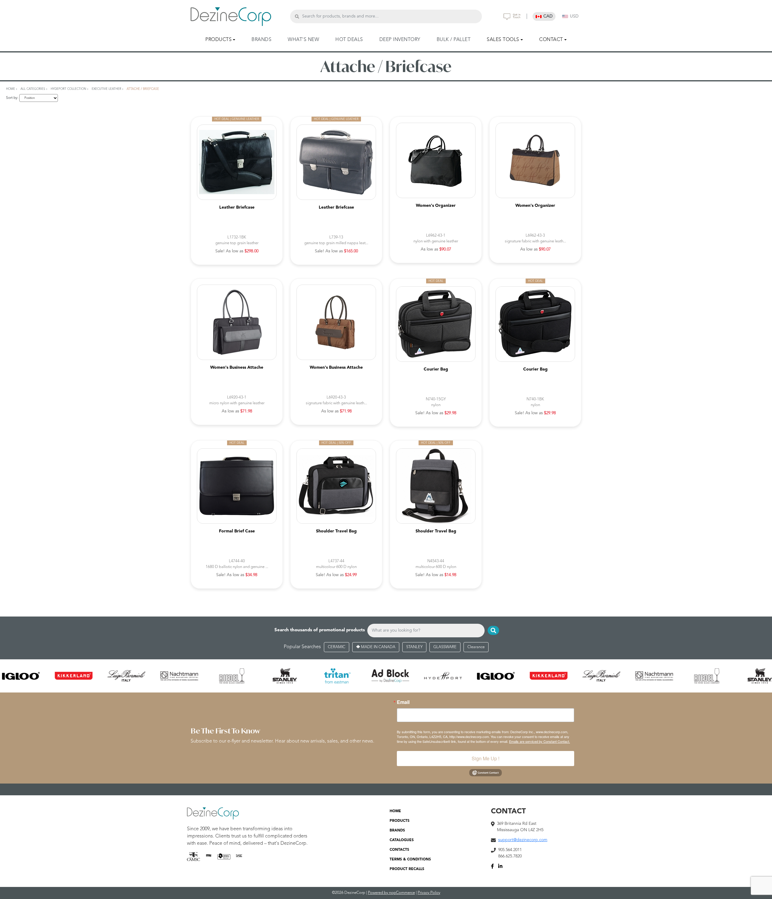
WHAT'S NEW (303, 39)
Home (10, 88)
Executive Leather (106, 88)
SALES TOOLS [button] (503, 39)
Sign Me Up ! (485, 758)
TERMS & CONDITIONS (410, 859)
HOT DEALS (349, 39)
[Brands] (386, 675)
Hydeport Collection (68, 88)
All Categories (33, 88)
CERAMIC (336, 647)
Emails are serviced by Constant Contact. (539, 741)
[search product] (297, 16)
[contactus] (512, 16)
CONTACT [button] (551, 39)
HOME (395, 811)
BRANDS (261, 39)
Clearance (476, 647)
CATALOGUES (402, 840)
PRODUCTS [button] (218, 39)
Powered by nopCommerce (391, 893)
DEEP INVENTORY (399, 39)
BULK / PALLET (454, 39)
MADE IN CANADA (377, 647)
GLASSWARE (445, 647)
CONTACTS (399, 850)
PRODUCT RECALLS (407, 869)
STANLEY (414, 647)
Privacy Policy (429, 893)
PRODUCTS (400, 821)
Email (403, 702)
